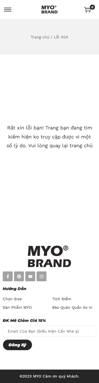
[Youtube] (30, 276)
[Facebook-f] (8, 276)
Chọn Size (12, 299)
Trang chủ (40, 37)
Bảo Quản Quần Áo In (72, 307)
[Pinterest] (19, 276)
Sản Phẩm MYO (17, 307)
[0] (87, 9)
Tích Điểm (61, 299)
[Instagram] (41, 276)
